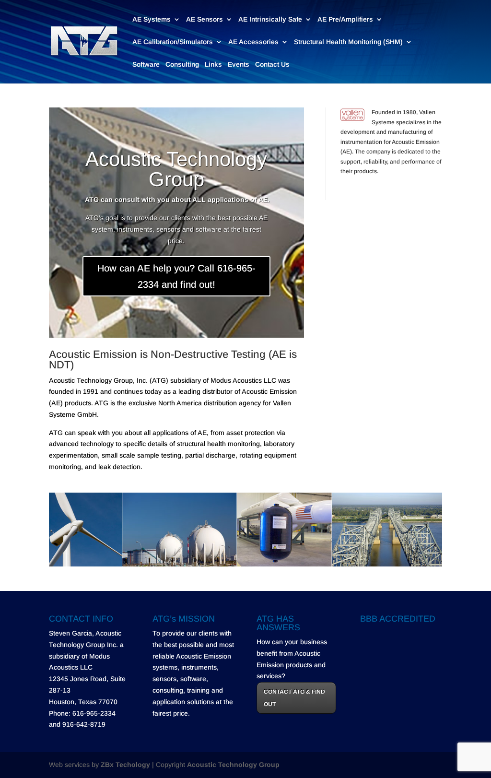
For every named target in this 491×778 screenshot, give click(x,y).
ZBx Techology (125, 764)
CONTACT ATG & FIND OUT (294, 697)
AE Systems (151, 19)
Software (146, 64)
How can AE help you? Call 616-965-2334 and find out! (176, 276)
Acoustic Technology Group (176, 169)
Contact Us (272, 64)
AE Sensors (204, 19)
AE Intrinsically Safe (270, 19)
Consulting (182, 64)
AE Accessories (253, 42)
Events (238, 64)
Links (213, 64)
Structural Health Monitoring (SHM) (348, 42)
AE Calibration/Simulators (172, 42)
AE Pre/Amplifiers (345, 19)
